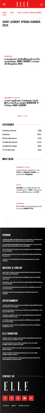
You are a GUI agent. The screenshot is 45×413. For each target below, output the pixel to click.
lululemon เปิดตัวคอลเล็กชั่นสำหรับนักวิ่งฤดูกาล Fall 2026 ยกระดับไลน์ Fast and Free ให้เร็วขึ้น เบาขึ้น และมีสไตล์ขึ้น (22, 245)
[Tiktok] (31, 398)
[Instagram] (11, 398)
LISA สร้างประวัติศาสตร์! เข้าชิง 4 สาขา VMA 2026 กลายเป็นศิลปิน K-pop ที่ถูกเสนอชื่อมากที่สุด (22, 311)
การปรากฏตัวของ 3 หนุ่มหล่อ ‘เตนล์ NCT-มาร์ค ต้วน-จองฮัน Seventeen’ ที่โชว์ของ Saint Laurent (21, 103)
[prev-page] (3, 218)
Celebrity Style (12, 98)
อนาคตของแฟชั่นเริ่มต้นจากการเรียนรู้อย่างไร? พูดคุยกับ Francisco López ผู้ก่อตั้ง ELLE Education (21, 358)
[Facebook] (5, 398)
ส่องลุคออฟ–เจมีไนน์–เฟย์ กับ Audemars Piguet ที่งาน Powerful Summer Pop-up (21, 326)
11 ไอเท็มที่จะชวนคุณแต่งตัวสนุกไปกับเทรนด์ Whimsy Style (29, 207)
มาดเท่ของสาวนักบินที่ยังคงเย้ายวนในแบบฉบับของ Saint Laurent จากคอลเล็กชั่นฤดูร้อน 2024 (22, 61)
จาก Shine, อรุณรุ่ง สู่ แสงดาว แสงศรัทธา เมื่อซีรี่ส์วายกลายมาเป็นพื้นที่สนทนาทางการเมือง (21, 321)
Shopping (20, 203)
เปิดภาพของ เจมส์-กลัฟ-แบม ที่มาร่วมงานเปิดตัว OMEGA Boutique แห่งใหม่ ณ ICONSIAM (22, 283)
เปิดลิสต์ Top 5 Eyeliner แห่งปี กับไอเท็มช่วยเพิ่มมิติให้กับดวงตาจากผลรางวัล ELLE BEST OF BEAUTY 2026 (22, 339)
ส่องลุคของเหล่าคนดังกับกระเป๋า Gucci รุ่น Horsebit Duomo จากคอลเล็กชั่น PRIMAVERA (28, 172)
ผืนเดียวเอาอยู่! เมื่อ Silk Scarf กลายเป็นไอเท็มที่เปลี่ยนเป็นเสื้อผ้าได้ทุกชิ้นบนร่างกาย (22, 255)
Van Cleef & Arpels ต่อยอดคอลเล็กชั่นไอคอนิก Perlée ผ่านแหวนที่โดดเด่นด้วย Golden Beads (21, 273)
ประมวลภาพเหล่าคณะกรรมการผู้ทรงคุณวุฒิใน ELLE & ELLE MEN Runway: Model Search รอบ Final (19, 343)
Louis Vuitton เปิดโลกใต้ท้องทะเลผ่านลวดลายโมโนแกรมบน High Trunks (20, 260)
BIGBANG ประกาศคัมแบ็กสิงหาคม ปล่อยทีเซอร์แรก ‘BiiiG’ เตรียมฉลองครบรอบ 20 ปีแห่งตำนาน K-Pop (29, 189)
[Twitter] (18, 398)
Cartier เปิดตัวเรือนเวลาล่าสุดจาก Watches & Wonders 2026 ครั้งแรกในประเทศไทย (21, 288)
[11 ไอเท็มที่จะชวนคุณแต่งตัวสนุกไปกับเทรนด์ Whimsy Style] (8, 206)
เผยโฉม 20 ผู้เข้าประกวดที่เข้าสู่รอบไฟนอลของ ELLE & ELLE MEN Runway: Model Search (19, 353)
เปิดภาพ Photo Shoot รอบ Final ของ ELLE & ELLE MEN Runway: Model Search (21, 348)
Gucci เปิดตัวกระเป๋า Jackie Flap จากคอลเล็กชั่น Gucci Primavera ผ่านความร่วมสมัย (21, 250)
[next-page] (7, 218)
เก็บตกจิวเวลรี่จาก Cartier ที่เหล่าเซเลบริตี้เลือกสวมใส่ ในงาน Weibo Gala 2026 (21, 278)
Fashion (8, 56)
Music (18, 185)
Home (4, 12)
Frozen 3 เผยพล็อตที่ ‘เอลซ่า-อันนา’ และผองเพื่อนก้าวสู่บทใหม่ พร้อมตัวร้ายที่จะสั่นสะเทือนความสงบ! (21, 316)
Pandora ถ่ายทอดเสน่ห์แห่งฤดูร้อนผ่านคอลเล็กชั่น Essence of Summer (20, 293)
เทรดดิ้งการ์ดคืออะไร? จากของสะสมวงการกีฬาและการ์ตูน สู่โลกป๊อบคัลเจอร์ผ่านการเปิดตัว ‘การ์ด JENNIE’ (22, 306)
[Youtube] (24, 398)
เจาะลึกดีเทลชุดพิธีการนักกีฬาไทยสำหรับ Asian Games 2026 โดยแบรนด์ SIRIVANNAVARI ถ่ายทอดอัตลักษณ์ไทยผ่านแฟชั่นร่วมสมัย (22, 240)
